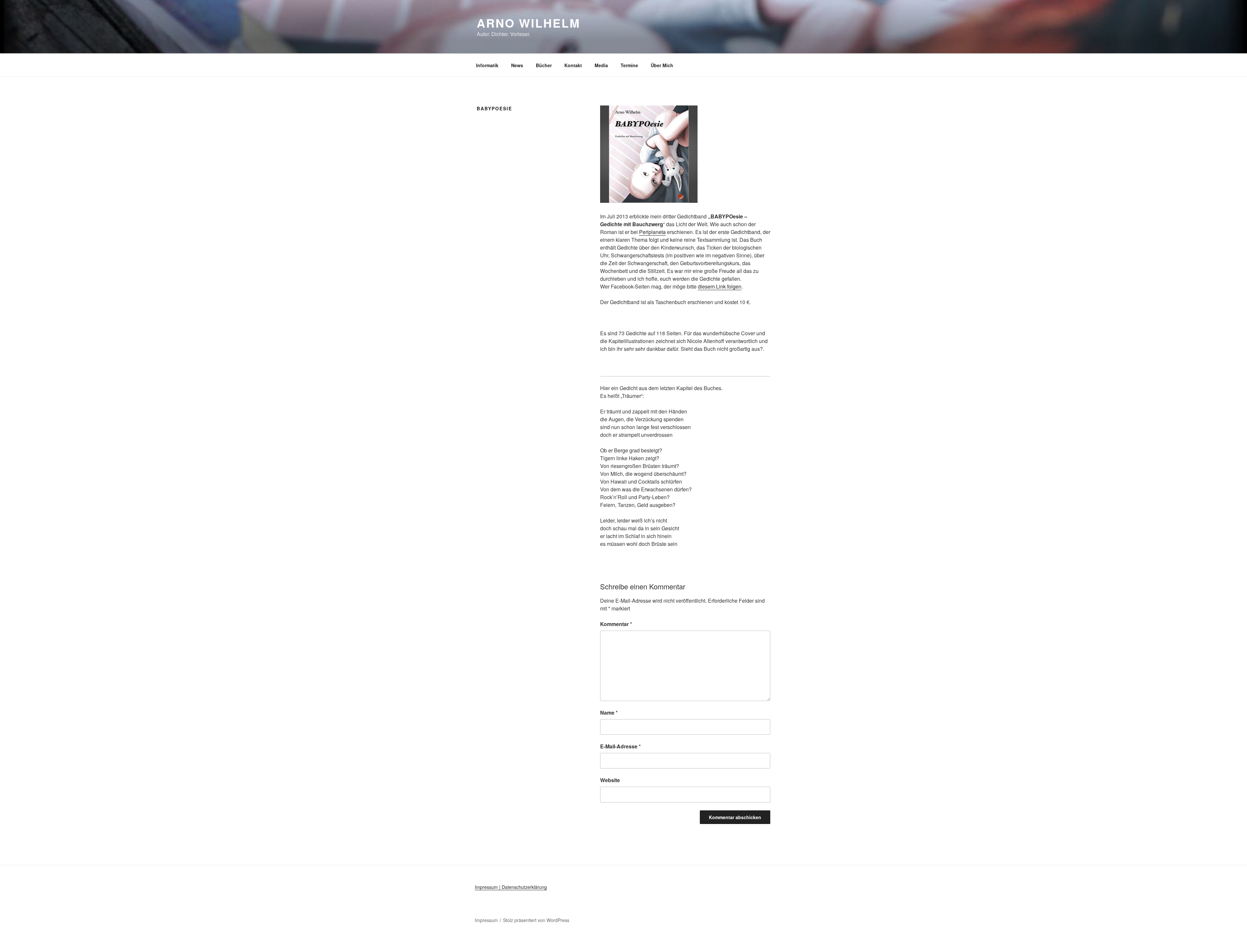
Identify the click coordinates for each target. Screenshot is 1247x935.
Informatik (487, 65)
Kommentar (616, 624)
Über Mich (662, 65)
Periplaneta (652, 232)
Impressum (486, 920)
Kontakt (573, 65)
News (517, 65)
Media (601, 65)
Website (610, 780)
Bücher (544, 65)
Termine (629, 65)
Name (609, 712)
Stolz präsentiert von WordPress (536, 920)
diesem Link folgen (719, 286)
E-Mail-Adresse (620, 746)
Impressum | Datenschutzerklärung (511, 887)
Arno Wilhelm (528, 22)
